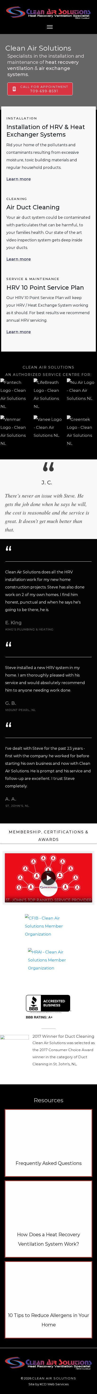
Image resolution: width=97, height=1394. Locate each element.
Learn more (18, 179)
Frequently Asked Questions (49, 1163)
